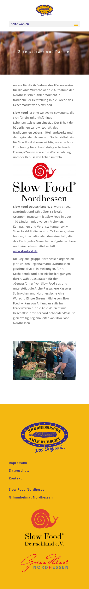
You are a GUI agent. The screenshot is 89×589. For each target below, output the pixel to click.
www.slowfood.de (25, 251)
